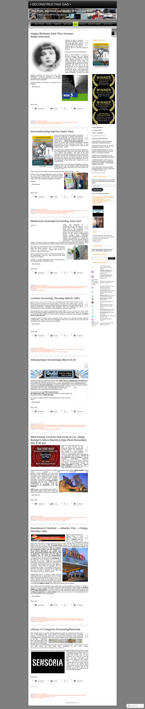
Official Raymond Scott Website (102, 235)
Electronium (48, 213)
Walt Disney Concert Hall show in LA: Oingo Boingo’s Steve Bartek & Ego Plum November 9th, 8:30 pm (59, 440)
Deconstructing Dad (39, 210)
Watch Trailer (108, 24)
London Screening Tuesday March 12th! (55, 298)
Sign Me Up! (97, 189)
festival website (81, 543)
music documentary (40, 211)
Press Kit (83, 24)
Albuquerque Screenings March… (106, 288)
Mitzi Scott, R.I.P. (107, 282)
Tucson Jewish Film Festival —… (107, 296)
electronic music (38, 122)
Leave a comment (42, 617)
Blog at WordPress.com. (72, 702)
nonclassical (80, 349)
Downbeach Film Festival (74, 541)
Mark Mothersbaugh (50, 426)
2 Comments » (41, 348)
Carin (101, 266)
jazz (38, 287)
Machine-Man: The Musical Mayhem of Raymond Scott (74, 460)
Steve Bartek (54, 518)
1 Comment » (40, 424)
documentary (48, 210)
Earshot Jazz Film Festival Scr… (107, 310)
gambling (46, 620)
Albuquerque (37, 425)
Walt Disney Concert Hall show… (106, 306)
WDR (75, 122)
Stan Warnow (57, 211)
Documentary (40, 123)
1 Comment (40, 516)
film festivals (34, 287)
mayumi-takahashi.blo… (107, 286)
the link (84, 160)
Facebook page (97, 240)
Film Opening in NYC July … (108, 316)
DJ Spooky (60, 425)
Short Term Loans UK (59, 471)
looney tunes (43, 287)
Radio (57, 122)
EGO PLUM (53, 477)
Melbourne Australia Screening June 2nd (56, 221)
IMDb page (96, 241)
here (75, 68)
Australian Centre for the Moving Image (47, 286)
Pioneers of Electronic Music (76, 311)
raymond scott (63, 122)
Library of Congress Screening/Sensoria (55, 629)
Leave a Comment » (42, 121)
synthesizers (71, 211)
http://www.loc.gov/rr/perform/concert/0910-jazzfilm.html (47, 647)
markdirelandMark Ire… (107, 301)
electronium (52, 122)
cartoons (54, 618)
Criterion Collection (67, 592)
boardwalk (48, 618)
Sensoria (41, 696)
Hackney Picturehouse (74, 314)
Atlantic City (42, 618)
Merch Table (68, 24)
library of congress (81, 695)
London (74, 349)
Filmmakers (57, 24)
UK (53, 350)
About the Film (39, 24)
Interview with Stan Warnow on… (106, 272)
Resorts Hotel (43, 546)
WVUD (54, 576)
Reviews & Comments (94, 24)
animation (36, 349)
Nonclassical (39, 305)
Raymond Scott (49, 123)
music (57, 426)
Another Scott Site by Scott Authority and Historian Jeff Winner (104, 237)
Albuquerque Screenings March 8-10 (53, 359)
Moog (49, 287)
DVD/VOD (49, 24)
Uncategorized (57, 123)
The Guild (59, 382)
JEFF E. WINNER (80, 455)
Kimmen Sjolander (105, 323)
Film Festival (40, 620)
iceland (71, 695)
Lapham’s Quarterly (54, 590)
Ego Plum (54, 517)
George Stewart (53, 577)
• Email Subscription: (100, 176)
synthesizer (70, 122)
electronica (45, 122)
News (75, 24)
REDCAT (68, 453)
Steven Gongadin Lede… (108, 281)
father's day (77, 210)
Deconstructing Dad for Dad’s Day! (52, 131)
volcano (52, 696)
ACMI (35, 286)
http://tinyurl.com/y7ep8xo (80, 660)
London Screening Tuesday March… (106, 267)
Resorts (67, 620)
